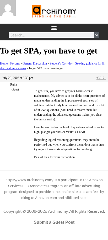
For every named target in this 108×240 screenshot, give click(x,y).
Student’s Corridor (61, 63)
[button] (54, 28)
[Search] (96, 35)
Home (4, 63)
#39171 (101, 78)
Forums (15, 63)
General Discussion (35, 63)
